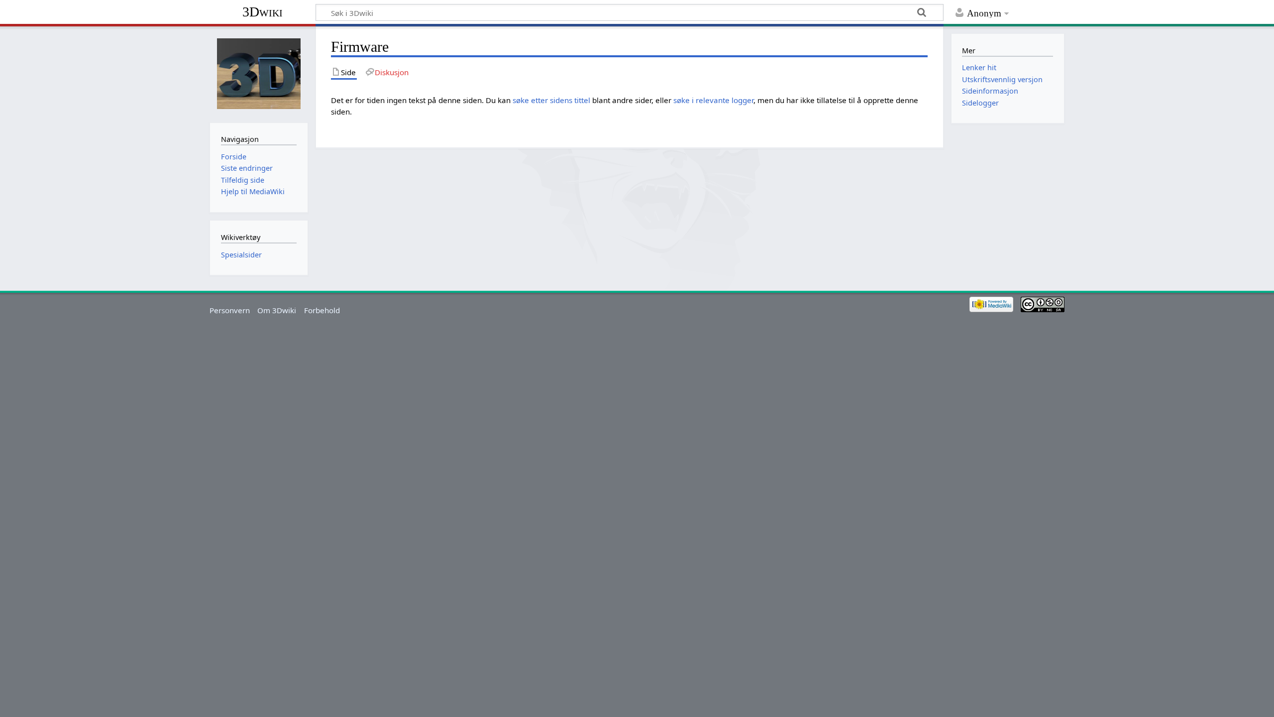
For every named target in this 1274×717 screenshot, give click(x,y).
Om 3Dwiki (276, 310)
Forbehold (322, 310)
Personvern (230, 310)
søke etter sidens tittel (551, 100)
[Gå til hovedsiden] (258, 73)
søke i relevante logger (713, 100)
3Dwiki (262, 11)
